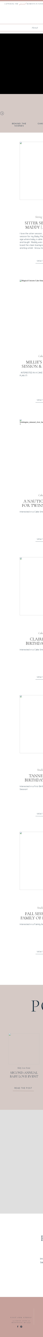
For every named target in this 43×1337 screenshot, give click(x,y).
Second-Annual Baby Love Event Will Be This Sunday (24, 1078)
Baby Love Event (24, 1068)
